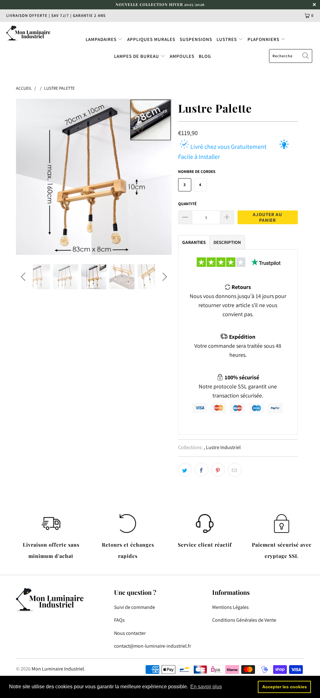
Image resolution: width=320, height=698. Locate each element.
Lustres (227, 39)
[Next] (163, 177)
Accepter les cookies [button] (284, 686)
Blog (205, 56)
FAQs (119, 620)
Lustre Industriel (223, 447)
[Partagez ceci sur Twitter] (185, 470)
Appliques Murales (151, 39)
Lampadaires (102, 39)
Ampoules (182, 56)
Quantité (187, 203)
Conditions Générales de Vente (244, 620)
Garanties (194, 242)
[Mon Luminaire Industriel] (28, 33)
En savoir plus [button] (206, 686)
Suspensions (196, 39)
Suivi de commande (134, 607)
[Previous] (24, 177)
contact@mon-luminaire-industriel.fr (152, 646)
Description (227, 242)
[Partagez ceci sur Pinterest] (218, 470)
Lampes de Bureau (137, 56)
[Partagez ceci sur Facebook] (201, 470)
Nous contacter (130, 633)
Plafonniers (264, 39)
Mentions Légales (230, 607)
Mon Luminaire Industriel (58, 668)
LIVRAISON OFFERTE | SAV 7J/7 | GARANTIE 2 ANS (56, 15)
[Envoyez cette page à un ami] (235, 470)
